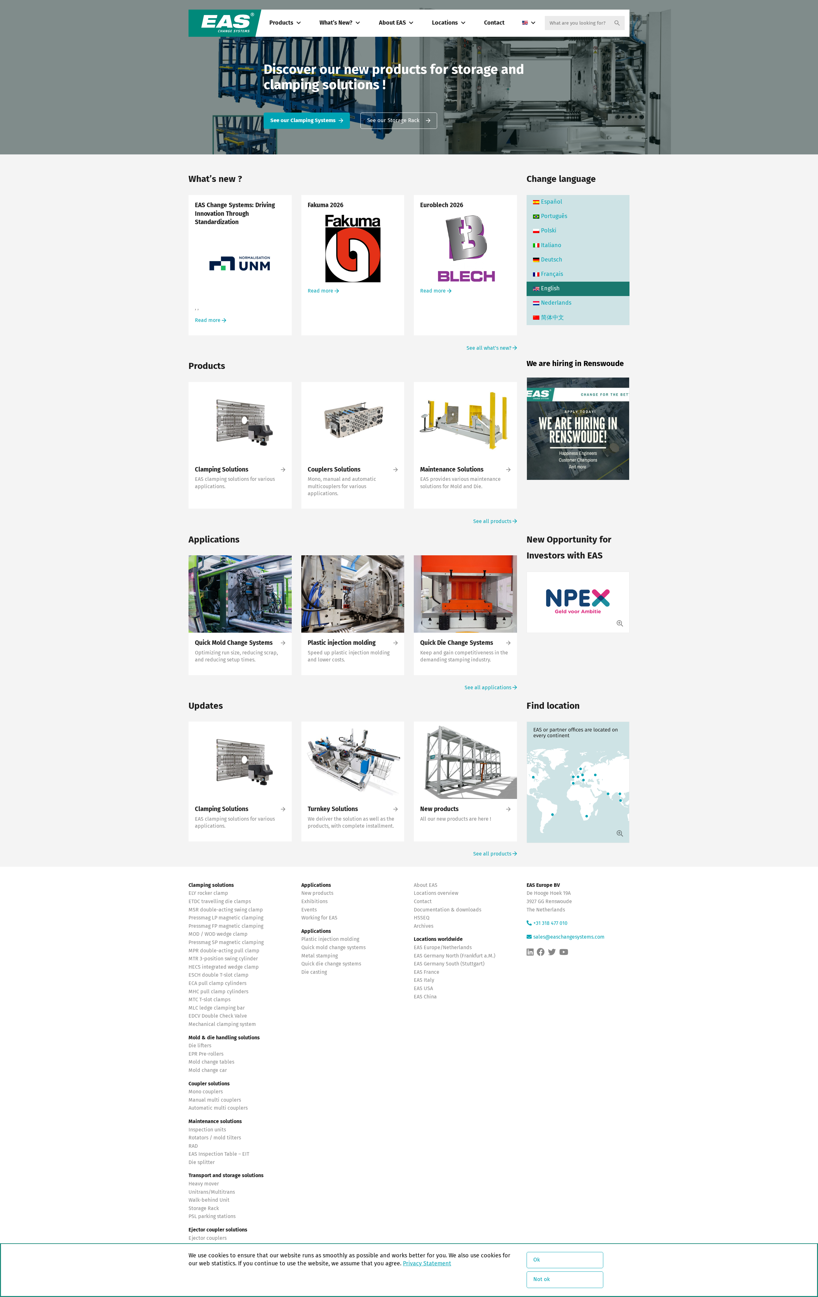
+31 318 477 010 (550, 923)
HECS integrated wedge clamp (224, 967)
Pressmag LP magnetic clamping (226, 917)
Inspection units (207, 1129)
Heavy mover (204, 1183)
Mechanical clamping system (222, 1024)
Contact (494, 23)
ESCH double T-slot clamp (219, 975)
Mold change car (208, 1070)
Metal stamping (319, 955)
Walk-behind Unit (209, 1200)
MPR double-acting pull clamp (224, 950)
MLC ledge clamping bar (217, 1008)
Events (309, 909)
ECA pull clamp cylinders (217, 983)
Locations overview (436, 893)
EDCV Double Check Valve (218, 1016)
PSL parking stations (212, 1216)
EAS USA (423, 988)
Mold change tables (211, 1062)
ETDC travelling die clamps (220, 901)
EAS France (426, 972)
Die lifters (200, 1045)
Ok (536, 1260)
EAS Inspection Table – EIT (219, 1154)
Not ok (541, 1279)
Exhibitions (314, 901)
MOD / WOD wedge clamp (218, 934)
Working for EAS (319, 917)
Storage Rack (204, 1208)
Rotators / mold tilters (215, 1137)
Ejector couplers (208, 1238)
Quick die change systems (331, 963)
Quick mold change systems (333, 947)
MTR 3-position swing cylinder (223, 958)
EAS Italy (424, 980)
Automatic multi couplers (218, 1108)
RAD (193, 1146)
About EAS (392, 23)
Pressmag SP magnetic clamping (226, 942)
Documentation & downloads (447, 909)
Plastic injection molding (330, 939)
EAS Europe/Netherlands (443, 947)
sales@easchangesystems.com (569, 937)
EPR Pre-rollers (206, 1054)
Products (281, 23)
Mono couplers (206, 1091)
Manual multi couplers (215, 1100)
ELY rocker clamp (208, 893)
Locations (445, 23)
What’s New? (336, 23)
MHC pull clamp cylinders (218, 991)
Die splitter (202, 1162)
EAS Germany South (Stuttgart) (449, 963)
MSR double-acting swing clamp (226, 909)
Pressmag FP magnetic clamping (226, 926)
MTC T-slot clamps (209, 999)
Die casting (314, 972)
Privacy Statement (427, 1264)
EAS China (425, 996)
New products (318, 893)
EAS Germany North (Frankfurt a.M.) (454, 955)
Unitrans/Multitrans (212, 1192)
